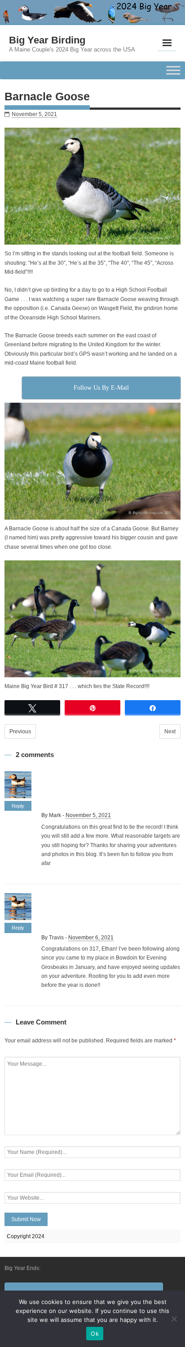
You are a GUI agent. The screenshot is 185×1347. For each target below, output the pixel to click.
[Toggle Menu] (173, 70)
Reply (18, 806)
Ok (95, 1333)
